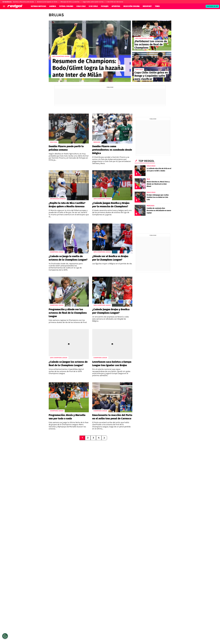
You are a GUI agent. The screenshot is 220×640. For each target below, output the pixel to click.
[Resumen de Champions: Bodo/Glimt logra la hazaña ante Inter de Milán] (90, 51)
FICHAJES (104, 6)
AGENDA (52, 6)
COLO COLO (81, 6)
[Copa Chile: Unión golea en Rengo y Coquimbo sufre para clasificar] (151, 67)
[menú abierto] (4, 6)
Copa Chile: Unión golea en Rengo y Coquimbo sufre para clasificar (151, 76)
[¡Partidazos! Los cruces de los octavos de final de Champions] (151, 36)
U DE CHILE (93, 6)
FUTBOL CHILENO (66, 6)
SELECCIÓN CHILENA (131, 6)
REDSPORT (147, 6)
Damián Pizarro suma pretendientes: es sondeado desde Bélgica (112, 150)
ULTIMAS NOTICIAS (38, 6)
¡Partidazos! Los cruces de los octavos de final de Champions (151, 44)
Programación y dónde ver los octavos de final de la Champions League (68, 313)
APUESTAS (116, 6)
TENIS (157, 6)
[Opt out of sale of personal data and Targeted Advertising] (5, 636)
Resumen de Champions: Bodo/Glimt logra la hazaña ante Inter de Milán (88, 68)
